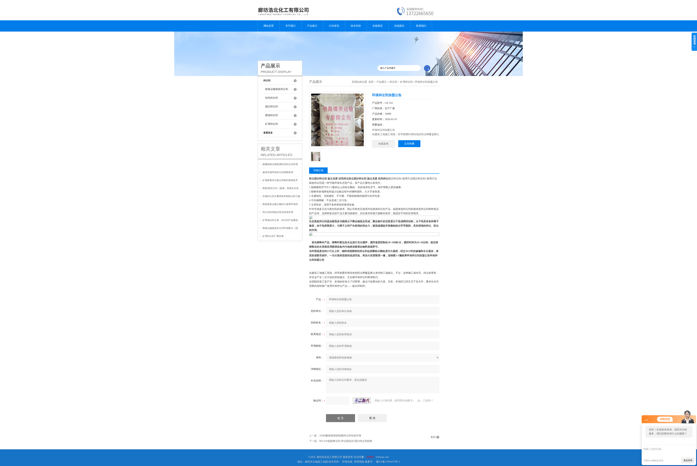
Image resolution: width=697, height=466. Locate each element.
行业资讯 (334, 25)
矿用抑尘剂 (271, 124)
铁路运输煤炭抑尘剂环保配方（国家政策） (281, 228)
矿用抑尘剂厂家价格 (273, 236)
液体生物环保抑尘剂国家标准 (277, 172)
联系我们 (421, 25)
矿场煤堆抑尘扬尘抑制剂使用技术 (280, 180)
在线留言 (399, 25)
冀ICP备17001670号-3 (388, 461)
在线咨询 (383, 143)
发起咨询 (688, 460)
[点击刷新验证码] (362, 401)
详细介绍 (318, 170)
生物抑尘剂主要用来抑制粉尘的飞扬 (281, 196)
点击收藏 (409, 143)
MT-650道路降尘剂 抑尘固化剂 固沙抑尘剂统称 (345, 441)
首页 (371, 82)
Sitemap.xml (382, 457)
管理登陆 (359, 461)
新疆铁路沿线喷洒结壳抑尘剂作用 (280, 164)
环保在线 (347, 461)
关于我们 (290, 25)
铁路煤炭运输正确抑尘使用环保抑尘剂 (281, 204)
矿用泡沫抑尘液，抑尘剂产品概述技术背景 (281, 220)
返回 (433, 437)
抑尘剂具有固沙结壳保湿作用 (277, 212)
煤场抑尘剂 (271, 115)
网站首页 (269, 25)
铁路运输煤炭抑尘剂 (276, 89)
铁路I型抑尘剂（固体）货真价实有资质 (281, 188)
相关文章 (270, 149)
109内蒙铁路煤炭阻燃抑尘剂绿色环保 (340, 435)
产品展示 (312, 25)
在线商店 (377, 25)
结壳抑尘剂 (271, 98)
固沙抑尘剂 (271, 106)
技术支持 (356, 25)
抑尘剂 (393, 82)
